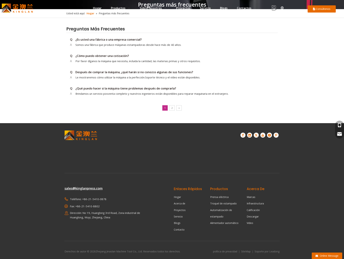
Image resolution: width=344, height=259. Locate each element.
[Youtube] (262, 135)
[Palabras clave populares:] (274, 7)
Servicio (178, 216)
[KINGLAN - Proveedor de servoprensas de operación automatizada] (80, 146)
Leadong (274, 251)
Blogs (177, 223)
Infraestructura (255, 203)
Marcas (251, 197)
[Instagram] (269, 135)
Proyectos (180, 210)
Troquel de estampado (223, 203)
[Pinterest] (276, 135)
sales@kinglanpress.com (83, 188)
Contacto (179, 229)
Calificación (253, 210)
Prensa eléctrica (219, 197)
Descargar (253, 216)
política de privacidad (225, 251)
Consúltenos (322, 9)
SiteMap (246, 251)
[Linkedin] (249, 135)
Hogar (177, 197)
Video (250, 223)
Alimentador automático (224, 223)
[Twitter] (256, 135)
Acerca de (179, 203)
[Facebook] (242, 135)
